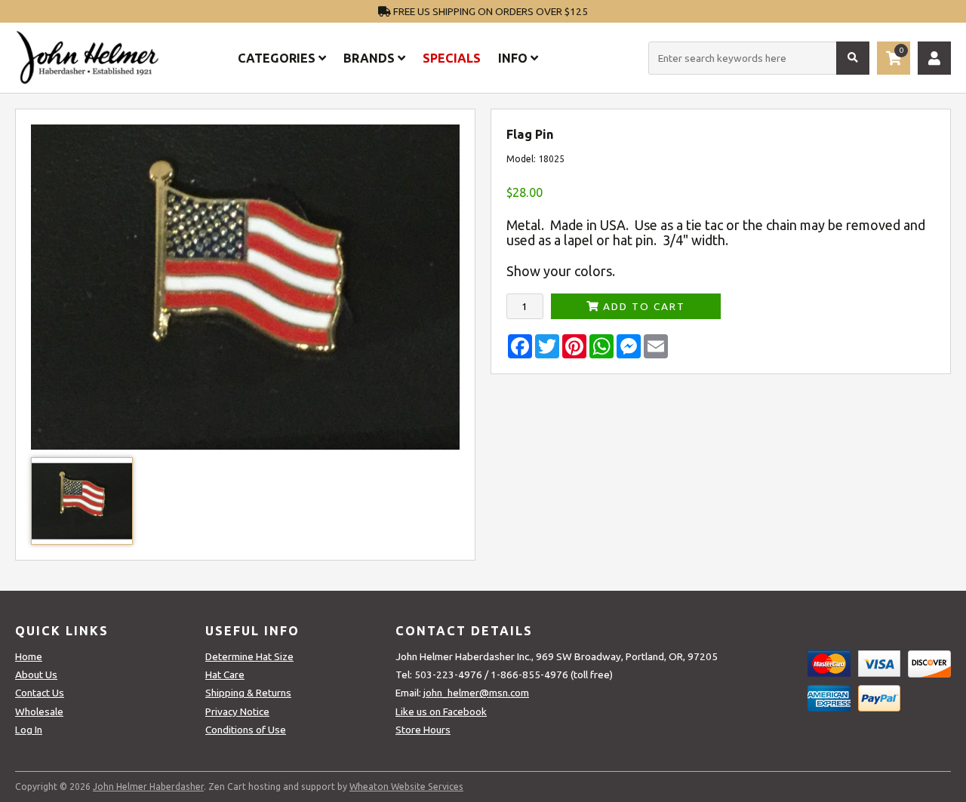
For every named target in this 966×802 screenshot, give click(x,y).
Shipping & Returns (248, 693)
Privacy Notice (237, 711)
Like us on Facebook (441, 711)
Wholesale (39, 711)
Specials (452, 58)
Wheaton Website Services (406, 786)
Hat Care (225, 674)
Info (514, 58)
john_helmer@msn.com (476, 693)
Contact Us (39, 693)
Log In (28, 730)
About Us (36, 674)
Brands (370, 58)
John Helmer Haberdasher (148, 786)
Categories (278, 58)
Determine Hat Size (249, 656)
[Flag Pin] (245, 446)
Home (28, 656)
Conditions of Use (245, 730)
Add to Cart (642, 306)
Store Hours (423, 730)
